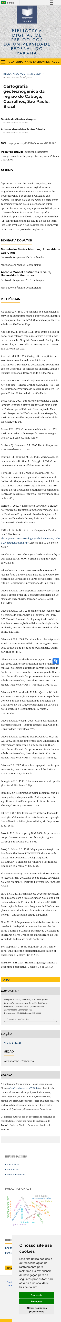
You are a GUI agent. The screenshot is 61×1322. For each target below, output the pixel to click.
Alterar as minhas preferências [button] (36, 1310)
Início (7, 73)
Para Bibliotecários (15, 1174)
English (9, 1247)
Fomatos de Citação (17, 1019)
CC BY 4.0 (24, 1088)
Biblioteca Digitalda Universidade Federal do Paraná (27, 42)
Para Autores (12, 1169)
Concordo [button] (37, 1295)
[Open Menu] (3, 61)
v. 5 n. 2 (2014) (34, 73)
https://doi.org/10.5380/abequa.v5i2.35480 (31, 143)
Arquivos (19, 73)
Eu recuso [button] (37, 1301)
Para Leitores (12, 1164)
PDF (8, 979)
